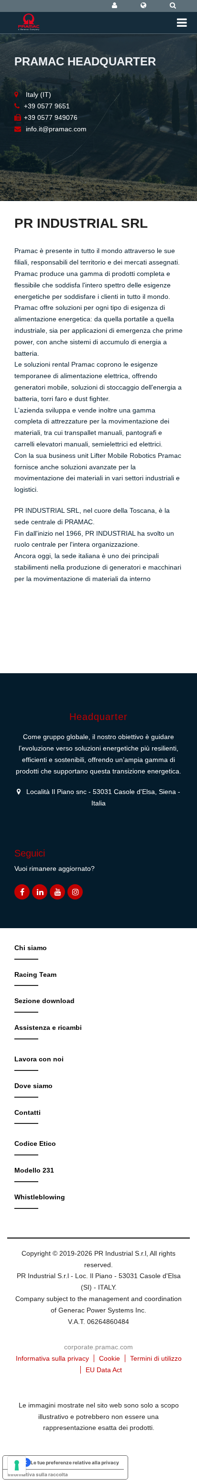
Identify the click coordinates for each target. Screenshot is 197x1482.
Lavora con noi (39, 1059)
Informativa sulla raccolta (38, 1474)
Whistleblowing (39, 1197)
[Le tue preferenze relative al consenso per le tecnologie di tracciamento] (17, 1465)
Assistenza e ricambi (48, 1027)
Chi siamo (30, 948)
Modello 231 (34, 1170)
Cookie (109, 1358)
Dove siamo (33, 1086)
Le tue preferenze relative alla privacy (75, 1462)
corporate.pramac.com (98, 1347)
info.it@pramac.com (56, 129)
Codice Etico (35, 1143)
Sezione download (44, 1001)
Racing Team (35, 974)
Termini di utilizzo (156, 1358)
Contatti (27, 1112)
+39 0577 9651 (47, 106)
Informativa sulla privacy (52, 1358)
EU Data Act (104, 1370)
